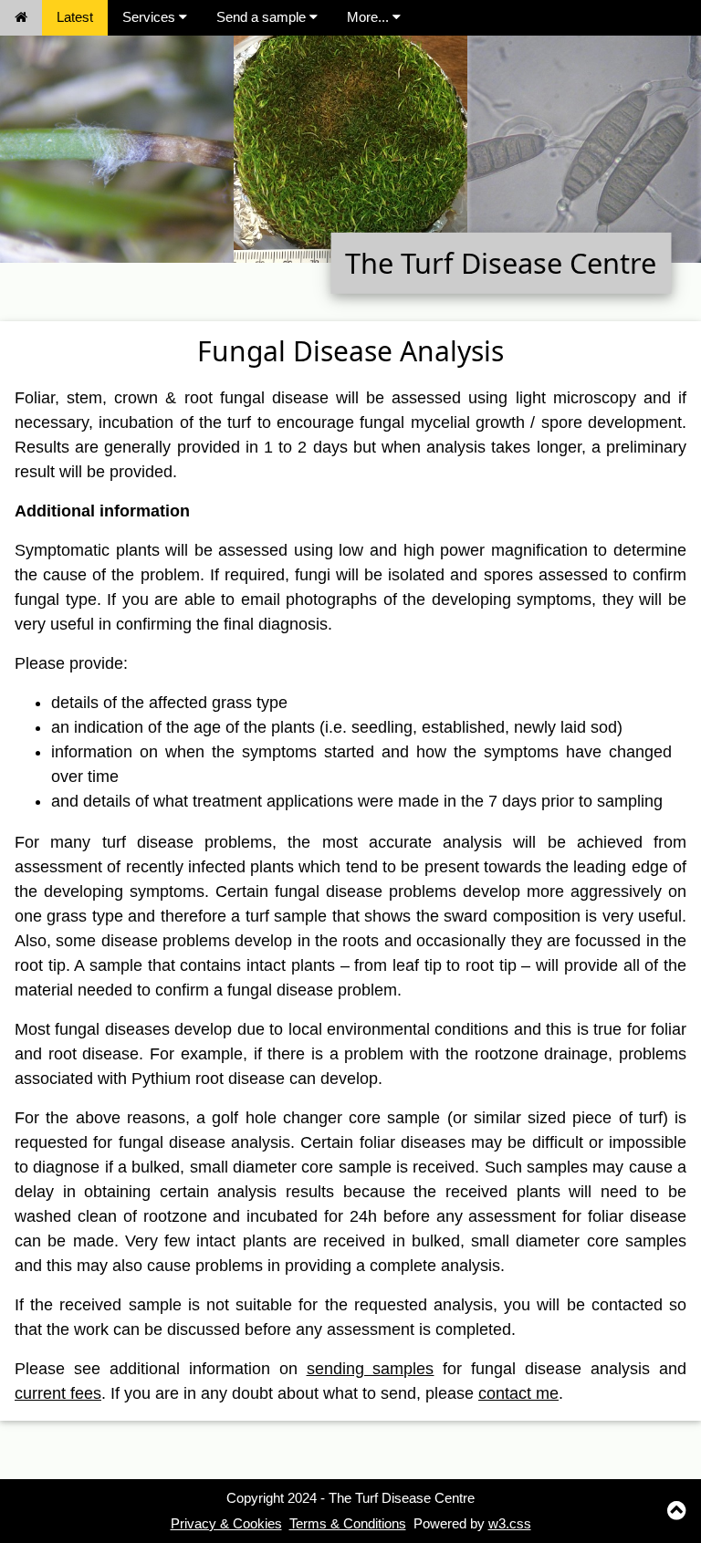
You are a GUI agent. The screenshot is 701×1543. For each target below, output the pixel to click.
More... (369, 17)
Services (150, 17)
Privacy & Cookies (226, 1523)
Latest (75, 17)
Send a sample (262, 17)
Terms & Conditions (347, 1523)
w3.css (509, 1523)
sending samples (370, 1369)
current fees (58, 1393)
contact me (518, 1393)
